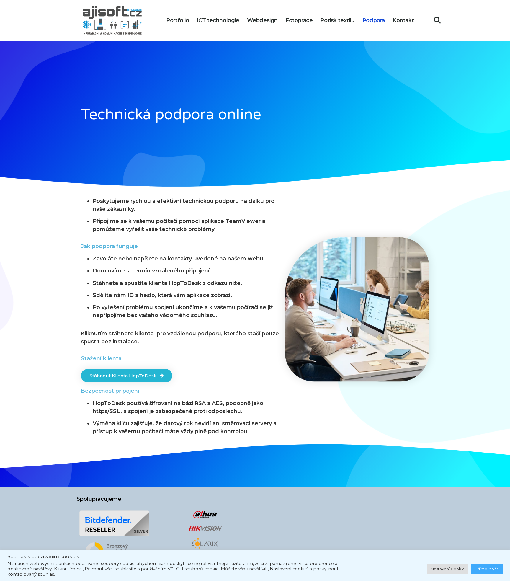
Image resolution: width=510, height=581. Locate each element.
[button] (437, 20)
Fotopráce (299, 20)
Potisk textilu (337, 20)
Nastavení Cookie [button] (448, 569)
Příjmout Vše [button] (487, 569)
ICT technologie (218, 20)
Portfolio (177, 20)
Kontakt (403, 20)
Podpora (373, 20)
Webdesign (262, 20)
